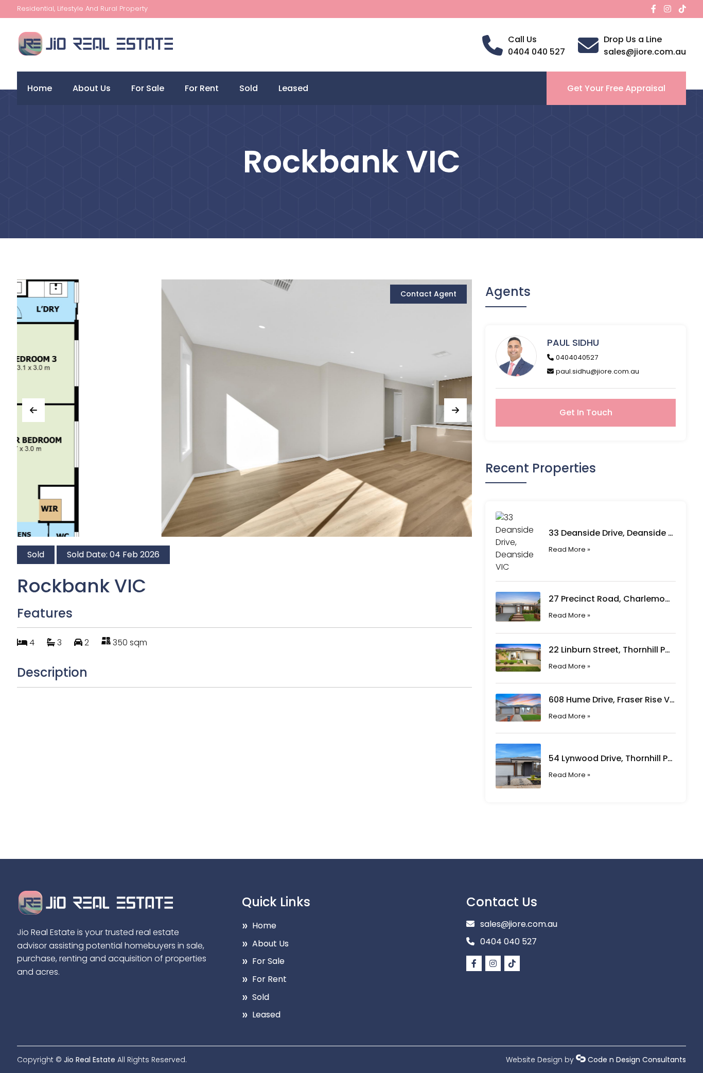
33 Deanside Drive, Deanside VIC (612, 533)
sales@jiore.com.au (645, 52)
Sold (248, 88)
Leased (293, 88)
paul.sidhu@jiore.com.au (597, 371)
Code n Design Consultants (637, 1059)
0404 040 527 (536, 52)
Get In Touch (585, 412)
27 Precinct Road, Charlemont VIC (612, 599)
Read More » (569, 549)
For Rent (202, 88)
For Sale (147, 88)
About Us (92, 88)
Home (39, 88)
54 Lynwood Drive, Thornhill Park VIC (612, 758)
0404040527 (577, 357)
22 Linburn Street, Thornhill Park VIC (612, 650)
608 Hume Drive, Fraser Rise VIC (612, 700)
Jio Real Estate (89, 1059)
